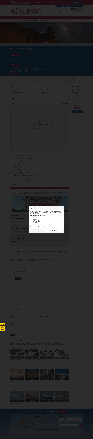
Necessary (48, 230)
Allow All (60, 230)
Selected (54, 230)
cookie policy (45, 226)
